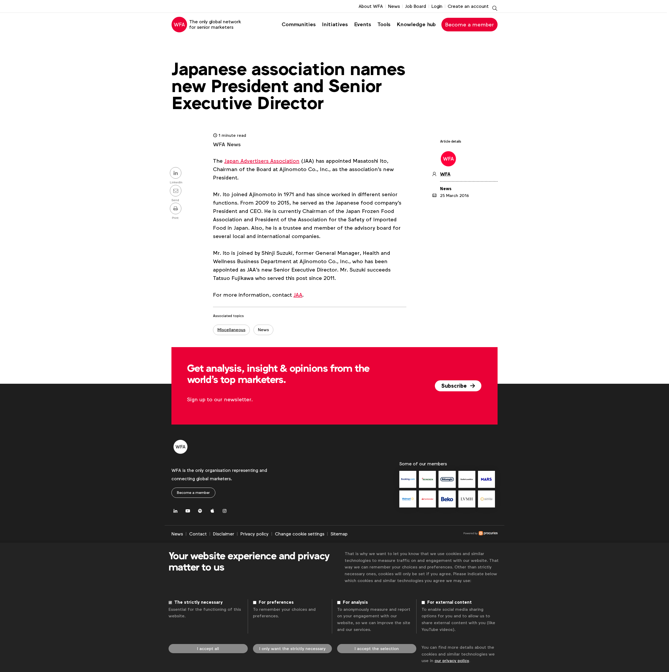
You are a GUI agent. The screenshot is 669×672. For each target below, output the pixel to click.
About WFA (371, 6)
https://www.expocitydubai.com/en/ (486, 498)
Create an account (468, 6)
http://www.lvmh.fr (466, 498)
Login (436, 6)
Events (362, 24)
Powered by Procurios (423, 534)
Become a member (469, 24)
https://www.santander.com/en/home (427, 498)
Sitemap (339, 534)
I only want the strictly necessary (292, 649)
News (394, 6)
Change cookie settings (299, 534)
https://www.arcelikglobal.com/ (447, 498)
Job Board (415, 6)
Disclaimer (223, 534)
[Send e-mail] (176, 191)
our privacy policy (452, 661)
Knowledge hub (416, 24)
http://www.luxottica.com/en (466, 479)
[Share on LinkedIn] (176, 173)
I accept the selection (377, 649)
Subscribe (454, 386)
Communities (299, 24)
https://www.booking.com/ (407, 479)
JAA (297, 294)
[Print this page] (176, 209)
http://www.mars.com (486, 479)
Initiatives (335, 24)
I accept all (208, 649)
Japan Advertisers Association (261, 161)
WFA (445, 174)
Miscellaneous (231, 330)
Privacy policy (254, 534)
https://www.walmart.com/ (407, 498)
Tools (383, 24)
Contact (198, 534)
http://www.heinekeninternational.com (427, 479)
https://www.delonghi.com (447, 479)
